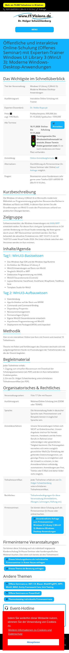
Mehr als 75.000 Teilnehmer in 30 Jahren (24, 5)
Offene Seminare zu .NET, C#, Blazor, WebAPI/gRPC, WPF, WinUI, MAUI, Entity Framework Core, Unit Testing (34, 585)
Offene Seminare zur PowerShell (24, 593)
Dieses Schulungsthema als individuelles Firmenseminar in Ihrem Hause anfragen (27, 561)
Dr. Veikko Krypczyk (38, 107)
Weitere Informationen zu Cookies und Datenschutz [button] (30, 632)
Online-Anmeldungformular (42, 158)
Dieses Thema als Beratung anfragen (26, 568)
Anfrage (42, 9)
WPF (58, 223)
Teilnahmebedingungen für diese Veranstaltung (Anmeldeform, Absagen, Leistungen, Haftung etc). (46, 498)
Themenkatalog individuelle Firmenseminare (30, 599)
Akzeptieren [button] (33, 642)
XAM (52, 223)
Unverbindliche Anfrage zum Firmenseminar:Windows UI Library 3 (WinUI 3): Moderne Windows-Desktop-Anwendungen (47, 525)
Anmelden (58, 126)
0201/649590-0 (13, 9)
